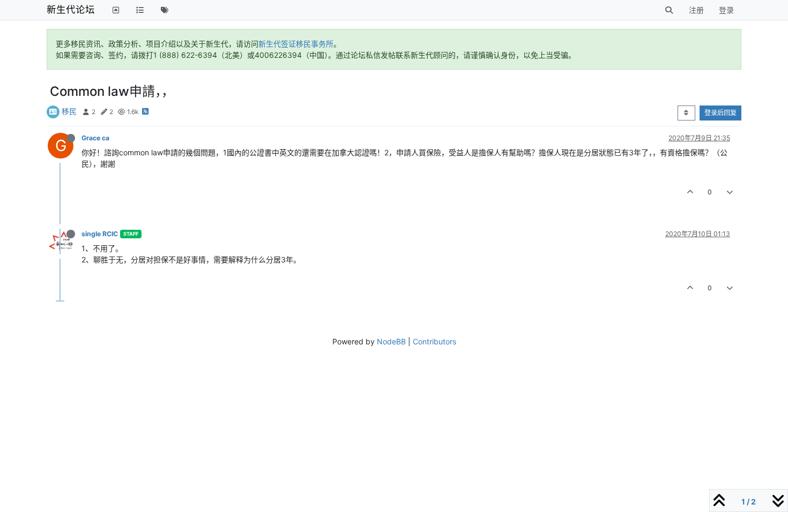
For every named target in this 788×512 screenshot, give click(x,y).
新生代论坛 (71, 9)
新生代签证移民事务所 (295, 43)
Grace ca (95, 138)
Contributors (434, 341)
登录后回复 (720, 113)
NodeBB (391, 341)
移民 (69, 111)
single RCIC (99, 234)
